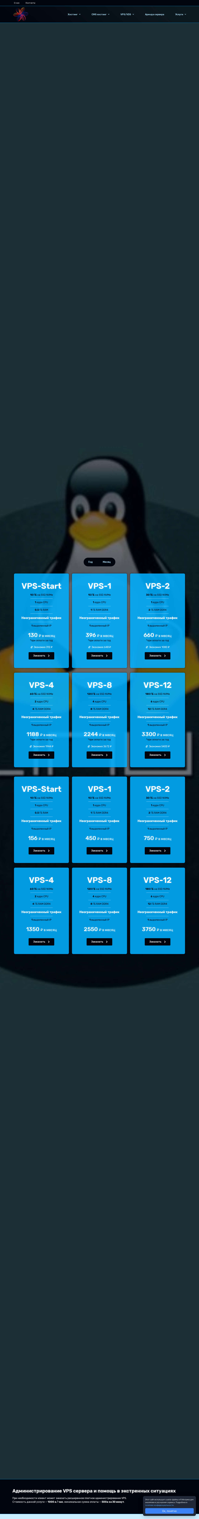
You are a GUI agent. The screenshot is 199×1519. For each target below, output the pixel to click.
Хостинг (73, 14)
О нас (16, 3)
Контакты (30, 3)
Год (90, 561)
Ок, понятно (169, 1510)
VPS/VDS (125, 14)
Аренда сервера (154, 14)
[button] (41, 655)
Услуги (179, 14)
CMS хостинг (99, 14)
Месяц (107, 561)
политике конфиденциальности (159, 1505)
